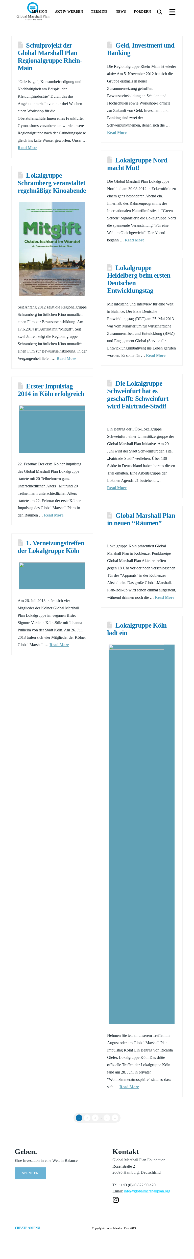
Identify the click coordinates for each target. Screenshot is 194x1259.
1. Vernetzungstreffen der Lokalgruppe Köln (51, 546)
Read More (27, 148)
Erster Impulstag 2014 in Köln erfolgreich (51, 390)
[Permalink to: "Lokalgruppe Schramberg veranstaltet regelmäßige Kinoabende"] (52, 249)
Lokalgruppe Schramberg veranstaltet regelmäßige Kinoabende (52, 183)
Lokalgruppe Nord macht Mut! (137, 164)
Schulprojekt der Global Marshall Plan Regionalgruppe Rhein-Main (50, 57)
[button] (159, 12)
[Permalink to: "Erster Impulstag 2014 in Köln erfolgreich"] (52, 429)
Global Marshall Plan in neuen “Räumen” (141, 519)
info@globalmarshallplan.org (147, 1191)
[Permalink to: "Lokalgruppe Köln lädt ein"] (142, 834)
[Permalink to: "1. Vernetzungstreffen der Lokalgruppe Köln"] (52, 575)
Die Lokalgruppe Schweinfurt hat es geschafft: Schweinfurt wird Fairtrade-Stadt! (137, 395)
